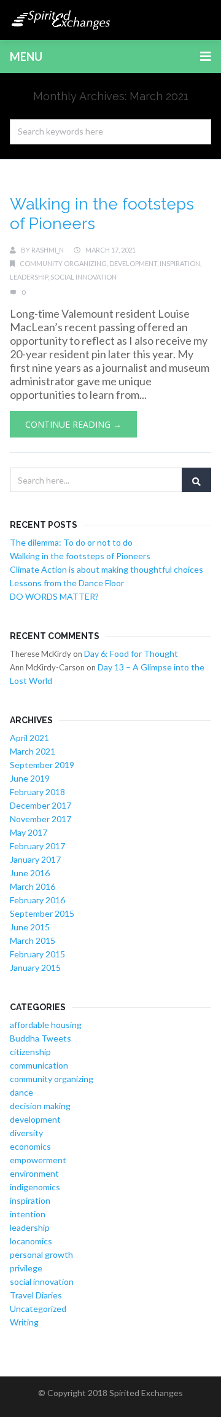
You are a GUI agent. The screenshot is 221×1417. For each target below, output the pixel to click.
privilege (26, 1268)
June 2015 (30, 927)
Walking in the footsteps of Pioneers (80, 556)
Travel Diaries (36, 1295)
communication (39, 1065)
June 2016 (30, 873)
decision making (40, 1106)
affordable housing (46, 1024)
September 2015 (42, 913)
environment (34, 1173)
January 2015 (35, 967)
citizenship (30, 1051)
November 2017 (40, 819)
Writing (24, 1322)
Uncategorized (38, 1308)
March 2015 (32, 940)
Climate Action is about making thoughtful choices (106, 569)
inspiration (180, 263)
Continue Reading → (73, 424)
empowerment (38, 1160)
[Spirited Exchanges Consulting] (61, 20)
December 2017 (40, 805)
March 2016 (32, 886)
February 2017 (37, 846)
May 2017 (28, 832)
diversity (26, 1133)
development (133, 263)
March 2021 (32, 751)
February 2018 (37, 792)
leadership (29, 277)
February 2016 (37, 900)
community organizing (63, 263)
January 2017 (35, 859)
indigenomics (35, 1187)
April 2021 (29, 737)
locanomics (31, 1241)
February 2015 (37, 954)
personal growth (41, 1254)
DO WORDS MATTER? (54, 596)
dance (21, 1092)
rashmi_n (47, 250)
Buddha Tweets (40, 1038)
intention (27, 1214)
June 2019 (30, 778)
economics (30, 1146)
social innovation (83, 277)
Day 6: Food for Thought (131, 653)
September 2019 (42, 765)
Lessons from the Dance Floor (67, 583)
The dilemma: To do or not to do (71, 542)
